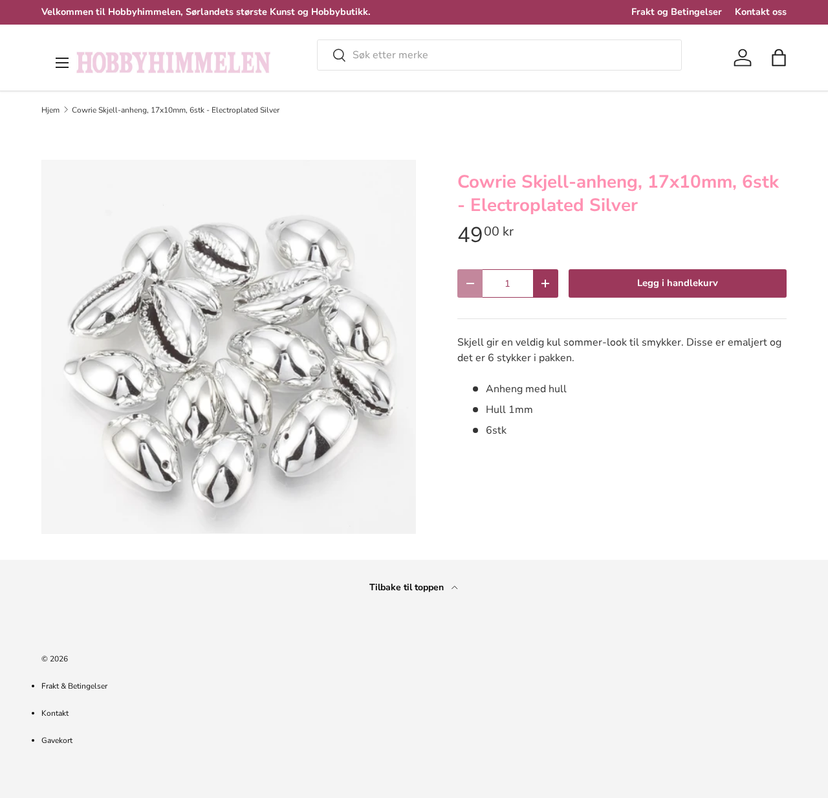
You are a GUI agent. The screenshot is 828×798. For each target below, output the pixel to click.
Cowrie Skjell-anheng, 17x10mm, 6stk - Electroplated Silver (175, 110)
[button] (779, 57)
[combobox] (499, 55)
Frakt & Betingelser (74, 686)
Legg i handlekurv (677, 282)
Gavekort (56, 740)
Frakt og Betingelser (676, 11)
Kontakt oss (761, 11)
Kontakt (55, 713)
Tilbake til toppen (407, 587)
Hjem (50, 110)
